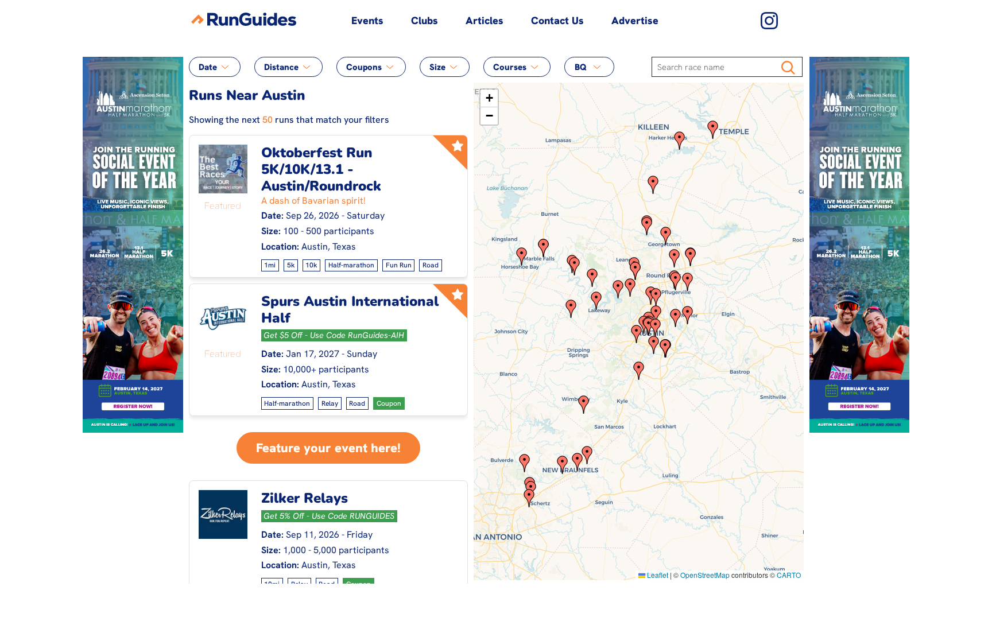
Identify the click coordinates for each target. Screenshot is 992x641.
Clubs (424, 20)
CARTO (789, 575)
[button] (592, 278)
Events (367, 20)
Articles (484, 20)
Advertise (634, 20)
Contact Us (557, 20)
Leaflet (656, 575)
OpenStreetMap (705, 575)
